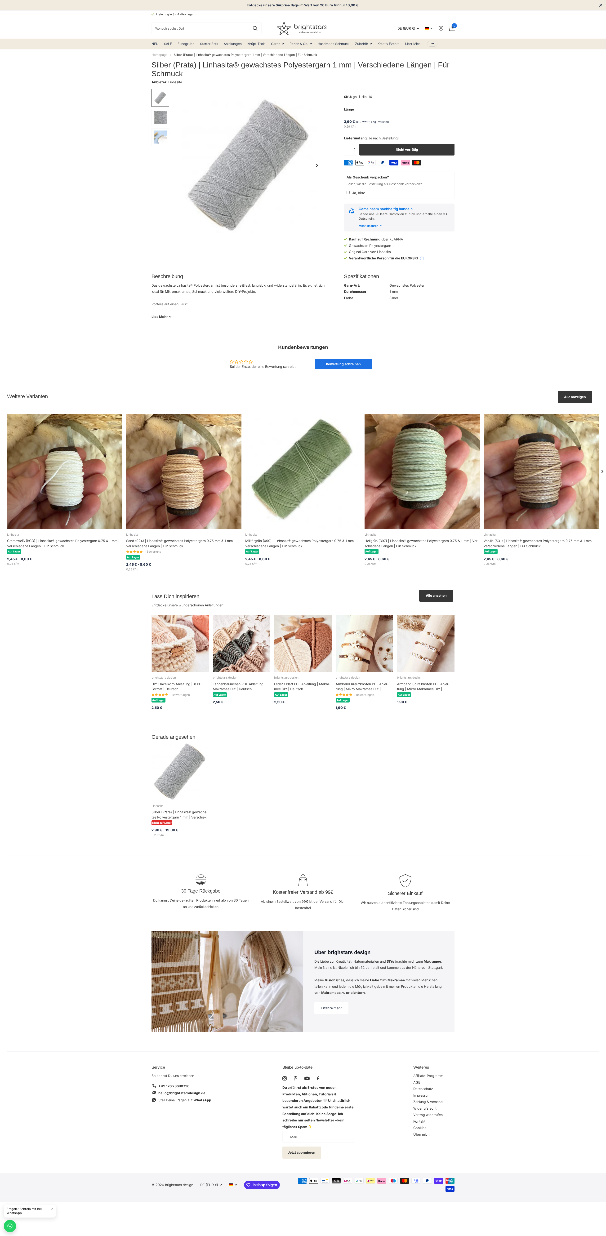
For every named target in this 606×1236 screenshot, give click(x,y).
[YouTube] (307, 1078)
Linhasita (175, 82)
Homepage (160, 55)
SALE (168, 44)
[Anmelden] (440, 28)
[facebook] (318, 1078)
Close (601, 5)
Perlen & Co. (299, 44)
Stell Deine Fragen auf (184, 1100)
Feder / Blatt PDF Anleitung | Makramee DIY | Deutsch (302, 686)
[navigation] (160, 98)
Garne (275, 44)
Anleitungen (232, 44)
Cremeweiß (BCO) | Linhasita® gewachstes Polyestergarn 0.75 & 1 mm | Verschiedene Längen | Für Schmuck (63, 543)
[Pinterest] (295, 1078)
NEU (155, 44)
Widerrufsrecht (425, 1108)
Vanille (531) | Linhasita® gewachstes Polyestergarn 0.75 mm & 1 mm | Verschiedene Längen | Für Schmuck (539, 543)
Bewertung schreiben (343, 364)
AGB (416, 1082)
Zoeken (255, 28)
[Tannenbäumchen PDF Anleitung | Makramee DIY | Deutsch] (241, 643)
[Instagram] (284, 1078)
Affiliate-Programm (428, 1076)
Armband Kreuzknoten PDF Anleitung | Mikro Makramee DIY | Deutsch (362, 687)
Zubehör (361, 44)
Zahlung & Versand (428, 1102)
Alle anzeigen (575, 397)
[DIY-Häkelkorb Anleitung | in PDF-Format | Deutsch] (180, 643)
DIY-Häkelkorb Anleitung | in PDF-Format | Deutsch (178, 686)
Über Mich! (413, 44)
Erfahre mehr (331, 1008)
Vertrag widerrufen (428, 1115)
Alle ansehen (436, 595)
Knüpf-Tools (256, 44)
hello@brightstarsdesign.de (181, 1093)
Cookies (419, 1128)
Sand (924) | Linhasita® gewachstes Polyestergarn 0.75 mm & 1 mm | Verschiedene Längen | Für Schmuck (180, 543)
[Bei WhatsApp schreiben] (10, 1226)
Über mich (421, 1134)
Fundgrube (186, 44)
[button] (355, 145)
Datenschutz (423, 1089)
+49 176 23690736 (173, 1086)
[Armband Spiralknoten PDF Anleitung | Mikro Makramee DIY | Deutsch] (425, 643)
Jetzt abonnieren (302, 1152)
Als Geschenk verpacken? (368, 177)
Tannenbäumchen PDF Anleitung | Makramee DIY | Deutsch (239, 686)
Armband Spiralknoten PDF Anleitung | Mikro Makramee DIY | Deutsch (423, 687)
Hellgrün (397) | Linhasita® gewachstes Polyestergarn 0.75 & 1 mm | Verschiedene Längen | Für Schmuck (422, 543)
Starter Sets (209, 44)
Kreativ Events (388, 44)
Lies (160, 317)
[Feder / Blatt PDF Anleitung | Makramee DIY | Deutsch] (303, 643)
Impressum (421, 1095)
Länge (349, 109)
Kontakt (419, 1121)
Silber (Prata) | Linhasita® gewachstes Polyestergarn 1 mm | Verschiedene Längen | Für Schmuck (179, 815)
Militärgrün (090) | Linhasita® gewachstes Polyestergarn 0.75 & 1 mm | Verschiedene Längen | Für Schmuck (300, 543)
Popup (422, 258)
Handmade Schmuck (334, 44)
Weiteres (421, 1067)
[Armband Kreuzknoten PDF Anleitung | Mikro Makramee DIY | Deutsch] (364, 643)
